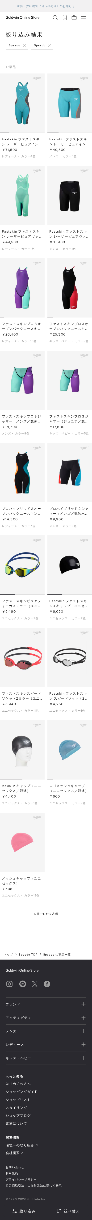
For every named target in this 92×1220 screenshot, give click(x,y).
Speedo (14, 45)
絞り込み (28, 1210)
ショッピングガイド (22, 1091)
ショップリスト (18, 1099)
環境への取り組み (20, 1145)
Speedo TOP (28, 954)
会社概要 (13, 1153)
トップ (8, 954)
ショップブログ (18, 1115)
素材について (16, 1123)
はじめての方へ (18, 1083)
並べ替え (72, 1210)
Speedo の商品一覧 (57, 954)
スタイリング (16, 1107)
